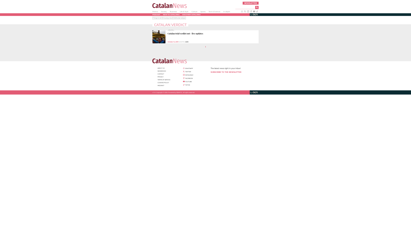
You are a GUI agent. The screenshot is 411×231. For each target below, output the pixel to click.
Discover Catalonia (191, 15)
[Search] (257, 7)
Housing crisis (167, 18)
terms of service (164, 80)
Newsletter (250, 3)
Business (173, 12)
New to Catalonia (171, 15)
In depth (226, 12)
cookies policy (163, 82)
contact (161, 74)
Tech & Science (214, 12)
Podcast (156, 15)
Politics (155, 12)
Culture (194, 12)
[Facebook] (251, 11)
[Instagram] (248, 11)
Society (164, 12)
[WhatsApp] (242, 11)
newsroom (162, 71)
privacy (161, 77)
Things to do (157, 18)
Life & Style (184, 12)
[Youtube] (254, 11)
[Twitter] (245, 11)
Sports (203, 12)
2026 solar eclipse (179, 18)
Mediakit (161, 85)
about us (161, 68)
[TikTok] (257, 11)
